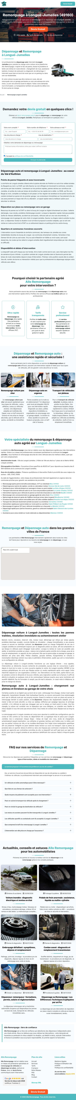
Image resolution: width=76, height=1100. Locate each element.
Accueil (2, 94)
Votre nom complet (11, 127)
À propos (35, 1068)
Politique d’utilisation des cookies (63, 1064)
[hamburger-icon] (56, 4)
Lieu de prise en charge (12, 135)
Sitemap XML (36, 1083)
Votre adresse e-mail (57, 127)
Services (34, 1063)
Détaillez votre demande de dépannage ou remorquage (23, 143)
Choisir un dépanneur (14, 993)
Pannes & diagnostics (14, 943)
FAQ (33, 1072)
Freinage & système (52, 893)
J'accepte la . (19, 156)
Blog (33, 1075)
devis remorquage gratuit (26, 115)
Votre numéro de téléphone (36, 127)
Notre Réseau (36, 1070)
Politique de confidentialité (64, 1068)
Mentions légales (60, 1061)
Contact (34, 1077)
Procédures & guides (52, 993)
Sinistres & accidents (14, 893)
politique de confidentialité (23, 156)
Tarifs (33, 1066)
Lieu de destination (45, 135)
